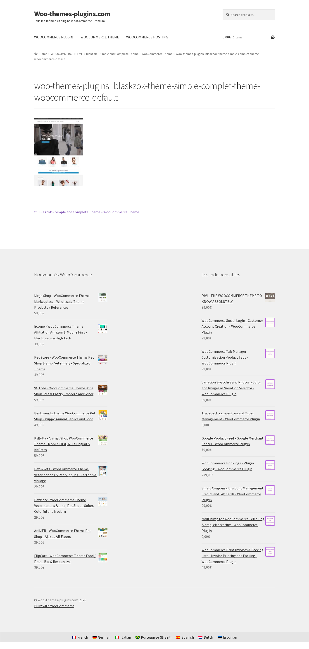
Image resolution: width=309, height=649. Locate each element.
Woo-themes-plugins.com (72, 13)
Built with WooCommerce (54, 606)
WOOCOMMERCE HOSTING (147, 37)
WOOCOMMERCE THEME (100, 37)
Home (44, 54)
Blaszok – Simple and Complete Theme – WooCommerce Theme (129, 54)
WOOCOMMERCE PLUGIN (53, 37)
